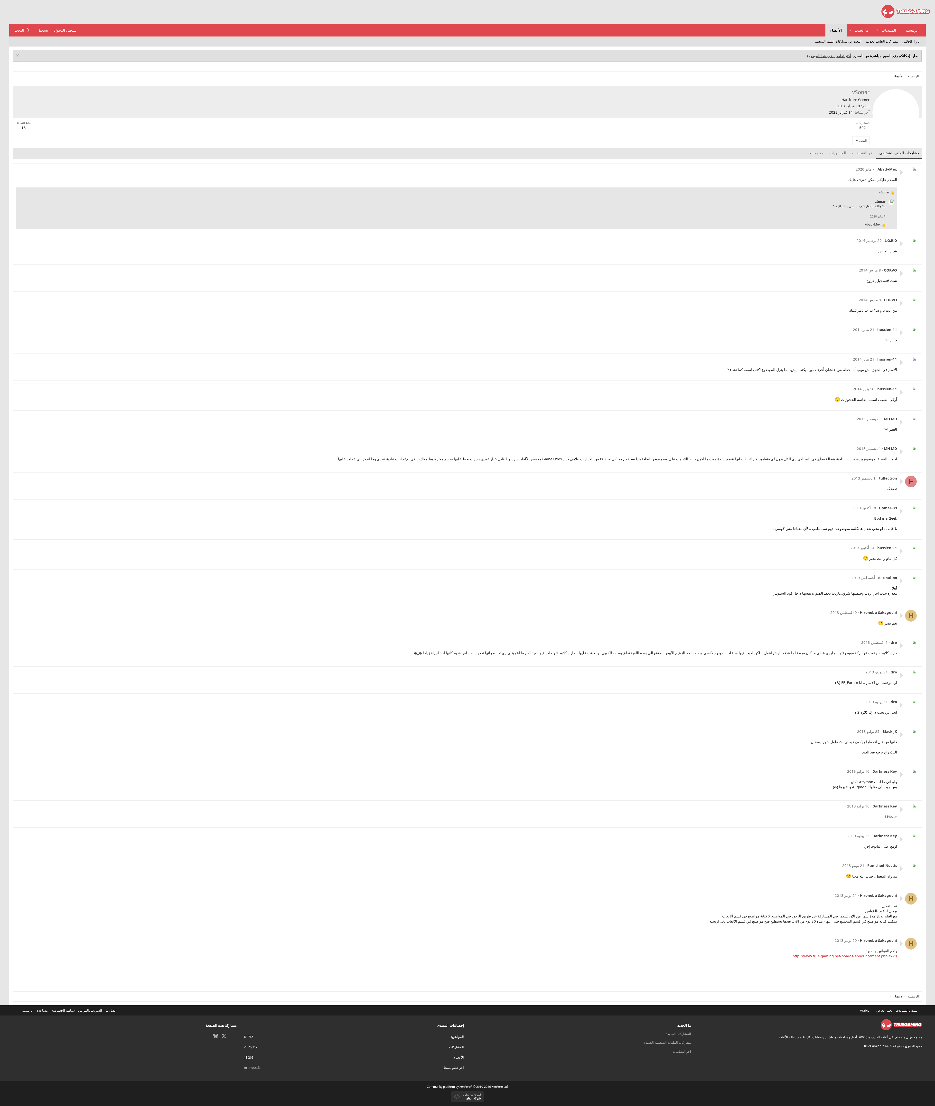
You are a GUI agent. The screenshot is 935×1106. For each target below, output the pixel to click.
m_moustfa (252, 1067)
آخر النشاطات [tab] (862, 152)
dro (894, 642)
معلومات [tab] (816, 152)
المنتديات (889, 30)
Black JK (889, 731)
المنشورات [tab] (837, 152)
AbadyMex (887, 169)
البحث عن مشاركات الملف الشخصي (837, 41)
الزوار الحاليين (911, 41)
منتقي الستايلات (907, 1010)
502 (862, 127)
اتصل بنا (111, 1010)
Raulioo (890, 577)
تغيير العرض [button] (884, 1010)
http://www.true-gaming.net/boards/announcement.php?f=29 (845, 955)
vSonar (880, 201)
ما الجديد (862, 30)
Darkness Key (884, 771)
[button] (877, 30)
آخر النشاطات (682, 1051)
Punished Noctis (882, 865)
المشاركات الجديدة (678, 1034)
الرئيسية (912, 30)
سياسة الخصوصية (63, 1010)
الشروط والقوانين (90, 1010)
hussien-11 (887, 329)
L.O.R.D (891, 240)
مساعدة (42, 1010)
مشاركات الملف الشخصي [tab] (899, 152)
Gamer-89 (888, 507)
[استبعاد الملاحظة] (18, 55)
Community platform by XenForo (467, 1087)
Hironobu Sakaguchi (878, 612)
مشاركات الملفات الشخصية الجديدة (667, 1042)
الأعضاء (836, 30)
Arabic (865, 1010)
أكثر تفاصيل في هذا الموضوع (829, 55)
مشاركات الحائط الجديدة (881, 41)
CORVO (890, 270)
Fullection (888, 478)
